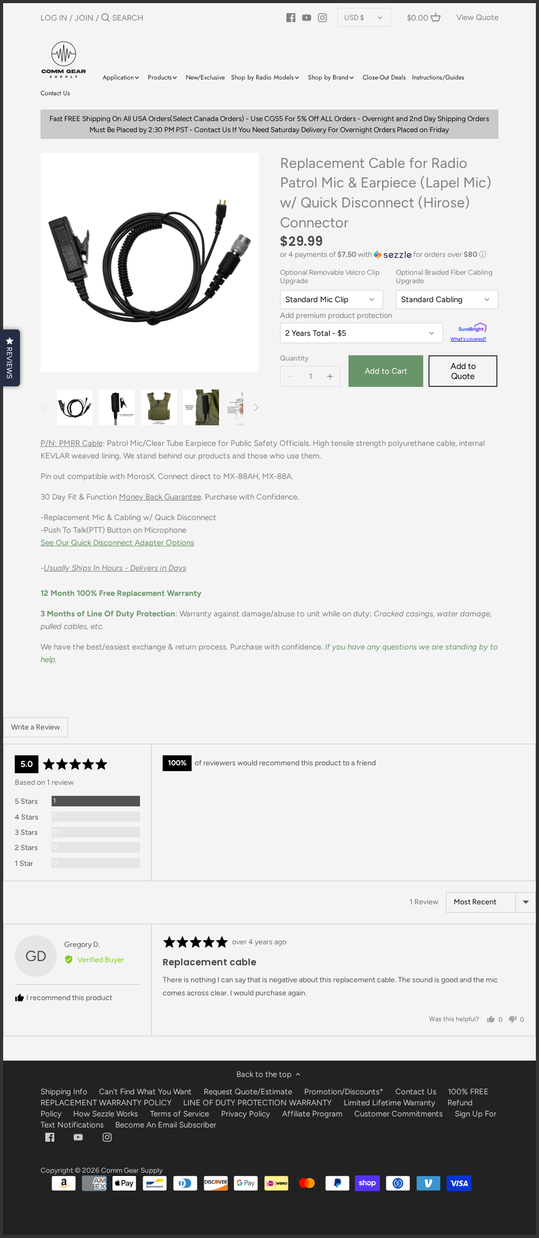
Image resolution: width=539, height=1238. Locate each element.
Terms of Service (180, 1114)
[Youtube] (306, 17)
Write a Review (35, 727)
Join (84, 18)
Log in (54, 18)
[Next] (255, 407)
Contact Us (415, 1091)
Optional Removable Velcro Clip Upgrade (330, 276)
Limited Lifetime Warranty (389, 1102)
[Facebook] (290, 17)
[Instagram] (322, 17)
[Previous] (43, 407)
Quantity (294, 358)
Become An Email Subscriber (165, 1125)
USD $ (354, 17)
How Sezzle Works (105, 1114)
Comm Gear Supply (132, 1170)
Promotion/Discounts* (343, 1091)
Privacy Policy (245, 1114)
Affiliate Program (312, 1114)
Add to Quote (463, 371)
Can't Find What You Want (145, 1091)
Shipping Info (64, 1091)
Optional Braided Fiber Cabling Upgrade (444, 276)
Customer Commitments (398, 1114)
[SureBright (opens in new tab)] (472, 329)
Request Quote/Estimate (249, 1091)
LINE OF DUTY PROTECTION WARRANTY (257, 1102)
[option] (74, 407)
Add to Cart (386, 371)
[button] (389, 254)
